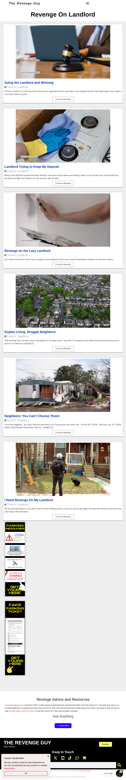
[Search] (119, 765)
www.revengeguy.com (14, 705)
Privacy (57, 771)
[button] (88, 3)
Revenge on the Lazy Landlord (27, 251)
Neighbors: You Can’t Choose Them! (32, 416)
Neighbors (23, 336)
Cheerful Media (84, 771)
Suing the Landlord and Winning (29, 82)
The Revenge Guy (24, 3)
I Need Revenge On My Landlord (28, 500)
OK (26, 773)
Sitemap (72, 771)
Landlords (23, 87)
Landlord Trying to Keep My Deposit (31, 167)
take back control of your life (24, 711)
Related (64, 771)
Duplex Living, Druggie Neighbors (30, 332)
